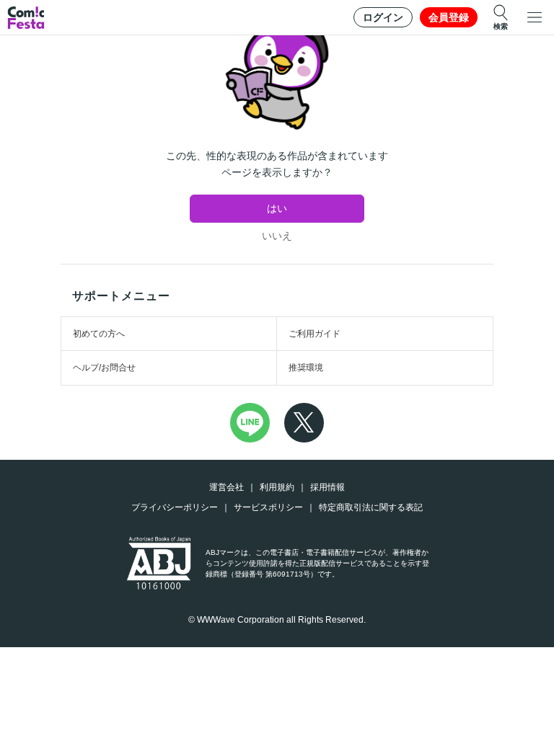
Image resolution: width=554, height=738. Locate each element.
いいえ (277, 235)
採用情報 (327, 487)
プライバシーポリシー (174, 507)
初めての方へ (99, 334)
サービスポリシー (268, 507)
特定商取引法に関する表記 (371, 507)
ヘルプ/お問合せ (104, 368)
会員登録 (448, 17)
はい (277, 208)
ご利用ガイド (314, 334)
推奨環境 (306, 368)
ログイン (383, 17)
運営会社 (226, 487)
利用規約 (277, 487)
